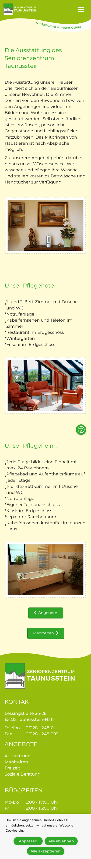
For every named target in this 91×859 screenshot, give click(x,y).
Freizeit (12, 768)
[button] (81, 429)
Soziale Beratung (22, 774)
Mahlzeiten (16, 762)
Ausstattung (18, 755)
